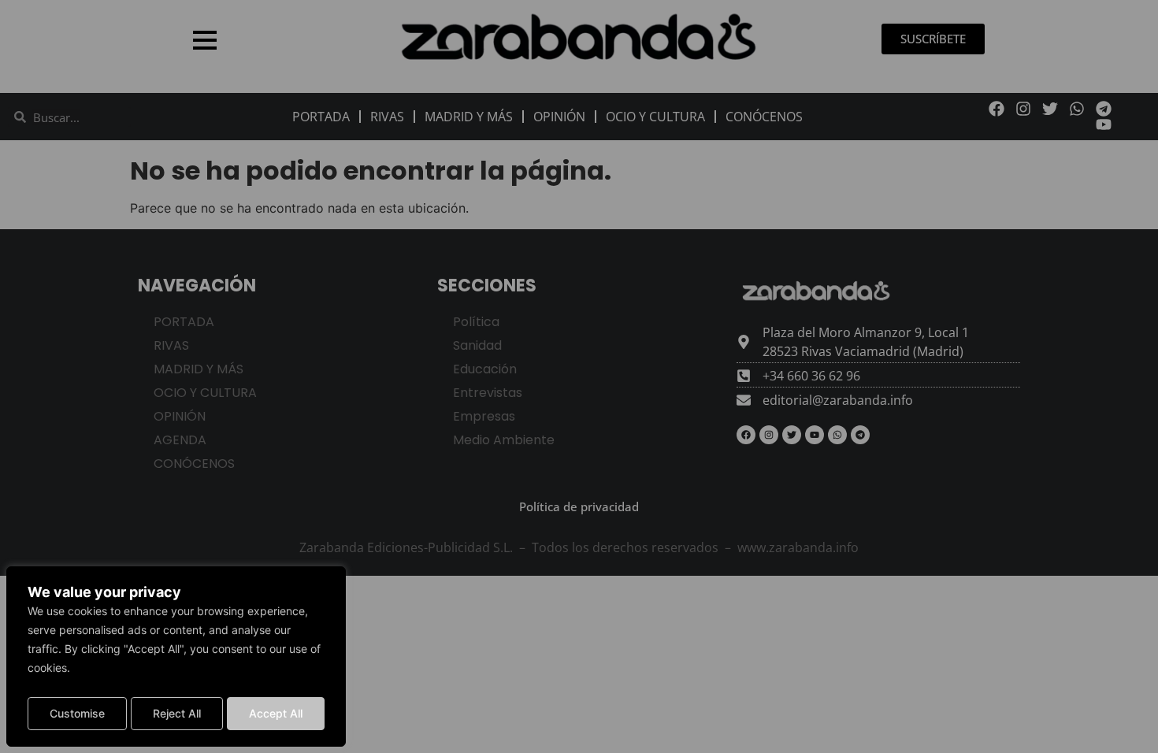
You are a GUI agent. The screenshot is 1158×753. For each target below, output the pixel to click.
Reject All (177, 713)
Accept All (275, 713)
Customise (77, 713)
